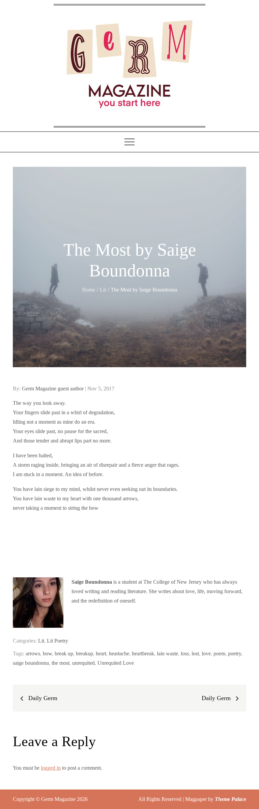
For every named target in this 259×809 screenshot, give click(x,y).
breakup (84, 653)
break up (64, 653)
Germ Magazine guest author (53, 388)
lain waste (167, 653)
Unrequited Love (115, 663)
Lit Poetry (57, 641)
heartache (119, 653)
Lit (41, 641)
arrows (33, 653)
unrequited (83, 663)
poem (219, 653)
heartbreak (143, 653)
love (206, 653)
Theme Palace (230, 799)
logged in (51, 768)
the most (60, 663)
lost (195, 653)
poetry (234, 653)
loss (185, 653)
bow (47, 653)
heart (101, 653)
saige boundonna (31, 663)
